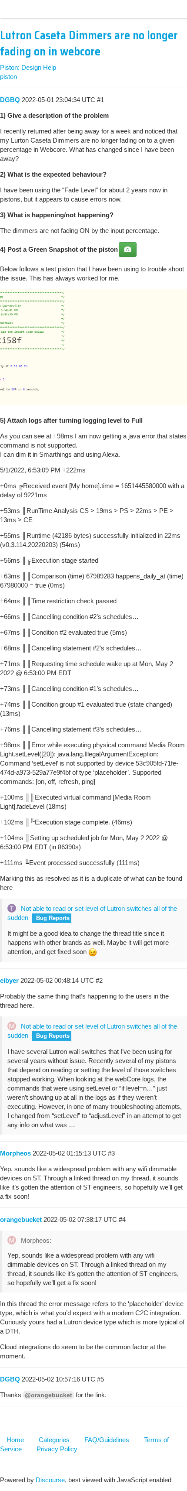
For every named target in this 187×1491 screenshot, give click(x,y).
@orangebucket (48, 1395)
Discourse (50, 1480)
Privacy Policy (57, 1449)
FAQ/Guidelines (106, 1439)
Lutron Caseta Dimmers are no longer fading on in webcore (89, 43)
